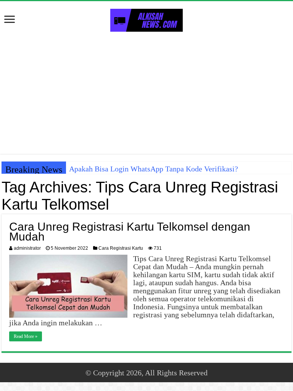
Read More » (25, 336)
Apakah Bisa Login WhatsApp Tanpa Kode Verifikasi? (153, 169)
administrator (27, 248)
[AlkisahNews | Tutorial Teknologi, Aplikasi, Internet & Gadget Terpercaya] (146, 19)
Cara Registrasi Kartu (120, 248)
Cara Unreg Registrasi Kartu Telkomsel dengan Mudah (129, 231)
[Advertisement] (146, 92)
